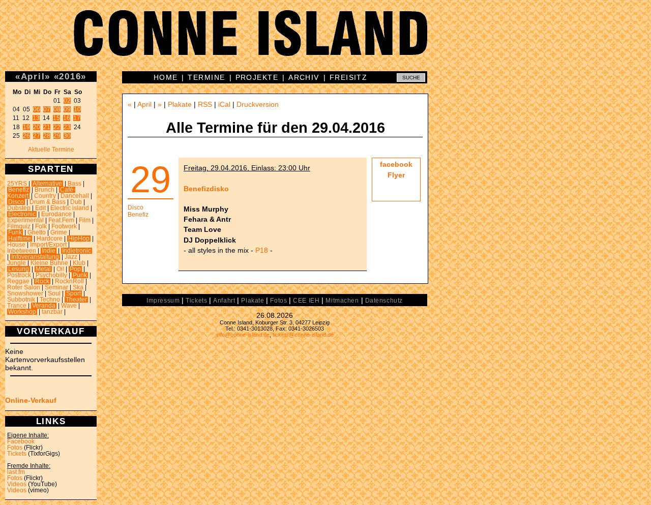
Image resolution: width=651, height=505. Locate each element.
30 (67, 136)
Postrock (19, 275)
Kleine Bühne (49, 263)
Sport (73, 293)
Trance (16, 306)
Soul (54, 293)
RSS (205, 104)
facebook (396, 164)
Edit (40, 208)
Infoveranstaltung (35, 257)
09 (67, 109)
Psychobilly (51, 275)
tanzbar (52, 312)
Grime (58, 232)
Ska (78, 287)
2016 (70, 76)
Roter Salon (23, 287)
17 (76, 118)
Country (45, 196)
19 (26, 127)
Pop (75, 269)
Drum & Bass (47, 202)
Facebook (21, 441)
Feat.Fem (61, 220)
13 (36, 118)
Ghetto (36, 232)
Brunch (44, 190)
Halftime (19, 238)
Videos (16, 484)
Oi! (60, 269)
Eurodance (56, 214)
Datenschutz (384, 301)
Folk (41, 226)
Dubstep (19, 208)
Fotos (14, 447)
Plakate (180, 104)
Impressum (163, 301)
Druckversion (257, 104)
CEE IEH (306, 301)
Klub (79, 263)
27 (36, 136)
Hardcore (50, 238)
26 (26, 136)
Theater (76, 299)
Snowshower (25, 293)
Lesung (18, 269)
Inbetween (21, 251)
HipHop (79, 238)
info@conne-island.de (243, 335)
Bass (74, 184)
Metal (43, 269)
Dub (76, 202)
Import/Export (48, 245)
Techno (50, 299)
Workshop (22, 312)
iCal (224, 104)
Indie (48, 251)
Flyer (396, 175)
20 (36, 127)
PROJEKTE (257, 77)
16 (66, 118)
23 (67, 127)
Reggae (18, 281)
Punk (80, 275)
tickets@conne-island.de (303, 335)
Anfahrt (224, 301)
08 (57, 109)
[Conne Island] (325, 40)
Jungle (16, 263)
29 (57, 136)
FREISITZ (349, 77)
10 (77, 109)
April (33, 76)
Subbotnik (21, 299)
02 (67, 101)
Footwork (64, 226)
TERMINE (206, 77)
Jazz (71, 257)
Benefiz (18, 190)
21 (46, 127)
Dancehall (75, 196)
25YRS (17, 184)
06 (36, 109)
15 (56, 118)
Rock (42, 281)
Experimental (25, 220)
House (16, 245)
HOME (166, 77)
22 (57, 127)
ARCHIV (303, 77)
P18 (261, 250)
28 (46, 136)
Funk (15, 232)
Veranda (43, 306)
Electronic (22, 214)
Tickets (16, 454)
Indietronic (76, 251)
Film (85, 220)
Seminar (56, 287)
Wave (69, 306)
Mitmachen (342, 301)
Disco (16, 202)
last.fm (16, 472)
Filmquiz (19, 226)
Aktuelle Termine (51, 149)
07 (46, 109)
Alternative (47, 184)
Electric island (69, 208)
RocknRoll (69, 281)
